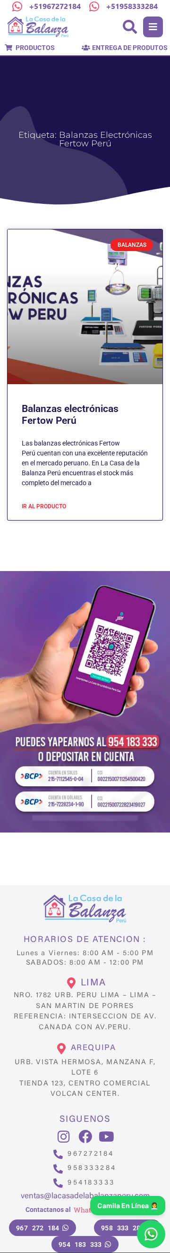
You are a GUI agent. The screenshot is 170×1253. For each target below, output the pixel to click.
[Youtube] (106, 1136)
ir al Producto (44, 506)
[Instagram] (63, 1136)
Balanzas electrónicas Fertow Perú (70, 414)
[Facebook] (85, 1136)
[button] (153, 27)
